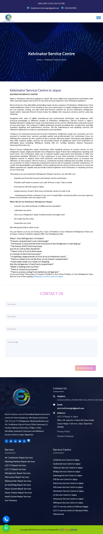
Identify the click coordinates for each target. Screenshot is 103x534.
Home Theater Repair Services (18, 492)
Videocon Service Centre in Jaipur (68, 467)
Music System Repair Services (18, 488)
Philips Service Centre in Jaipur (66, 471)
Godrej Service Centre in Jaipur (67, 464)
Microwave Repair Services (17, 477)
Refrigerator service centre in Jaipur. (48, 276)
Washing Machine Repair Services (20, 461)
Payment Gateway (65, 436)
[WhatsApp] (6, 527)
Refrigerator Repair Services (18, 473)
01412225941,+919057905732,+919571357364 (80, 400)
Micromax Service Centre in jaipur (68, 487)
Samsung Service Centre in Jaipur (67, 475)
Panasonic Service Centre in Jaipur (68, 499)
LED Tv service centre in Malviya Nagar (70, 506)
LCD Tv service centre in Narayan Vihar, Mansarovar (70, 512)
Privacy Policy (63, 431)
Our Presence (11, 500)
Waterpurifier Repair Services (18, 481)
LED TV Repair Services (15, 465)
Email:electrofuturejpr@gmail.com (44, 8)
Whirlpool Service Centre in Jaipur (68, 502)
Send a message (85, 368)
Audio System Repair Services (18, 496)
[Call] (6, 519)
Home (39, 59)
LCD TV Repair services (15, 469)
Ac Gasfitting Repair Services (18, 485)
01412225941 (71, 8)
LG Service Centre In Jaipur (65, 495)
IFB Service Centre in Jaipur (65, 479)
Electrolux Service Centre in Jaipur (68, 483)
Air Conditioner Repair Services (19, 457)
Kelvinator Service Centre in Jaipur (68, 491)
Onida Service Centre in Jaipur (66, 460)
